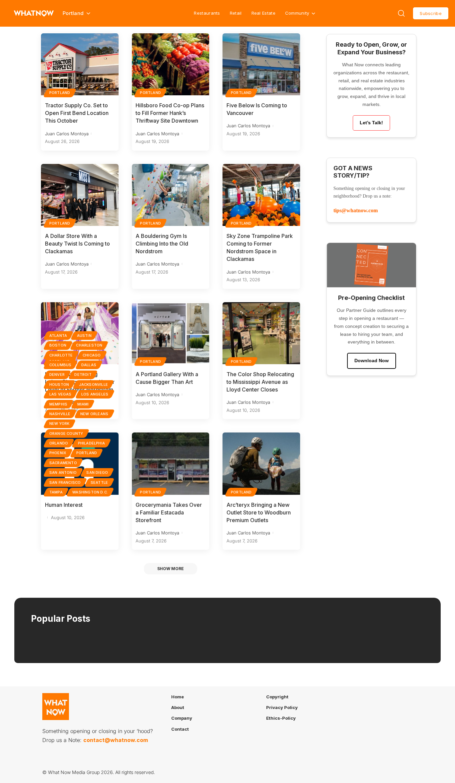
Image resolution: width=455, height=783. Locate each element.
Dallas (88, 365)
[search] (401, 13)
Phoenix (57, 452)
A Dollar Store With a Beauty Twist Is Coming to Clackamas (77, 244)
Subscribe (431, 13)
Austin (84, 335)
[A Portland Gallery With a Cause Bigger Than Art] (171, 333)
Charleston (89, 345)
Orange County (66, 433)
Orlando (58, 443)
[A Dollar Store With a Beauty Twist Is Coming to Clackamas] (80, 195)
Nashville (60, 413)
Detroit (82, 374)
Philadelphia (91, 443)
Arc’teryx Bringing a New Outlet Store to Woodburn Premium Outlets (259, 512)
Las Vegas (60, 394)
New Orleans (94, 413)
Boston (57, 345)
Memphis (58, 404)
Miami (83, 404)
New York (59, 423)
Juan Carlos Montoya (67, 133)
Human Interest (64, 504)
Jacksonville (93, 384)
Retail (236, 13)
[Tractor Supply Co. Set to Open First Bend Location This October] (80, 64)
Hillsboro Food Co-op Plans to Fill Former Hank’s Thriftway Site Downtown (170, 113)
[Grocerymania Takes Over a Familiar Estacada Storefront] (171, 463)
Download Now (371, 360)
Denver (57, 374)
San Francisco (65, 482)
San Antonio (63, 472)
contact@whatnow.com (115, 740)
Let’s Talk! (371, 122)
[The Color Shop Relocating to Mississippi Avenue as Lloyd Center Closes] (261, 333)
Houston (59, 384)
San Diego (97, 472)
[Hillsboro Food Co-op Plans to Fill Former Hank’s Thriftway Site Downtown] (171, 64)
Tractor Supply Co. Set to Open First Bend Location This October (77, 113)
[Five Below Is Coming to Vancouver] (261, 64)
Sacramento (63, 462)
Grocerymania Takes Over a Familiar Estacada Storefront (169, 512)
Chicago (92, 355)
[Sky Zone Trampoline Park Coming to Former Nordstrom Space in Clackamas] (261, 195)
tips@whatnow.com (355, 210)
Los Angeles (94, 394)
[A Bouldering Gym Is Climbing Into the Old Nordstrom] (171, 195)
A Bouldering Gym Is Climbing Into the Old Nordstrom (162, 244)
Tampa (56, 492)
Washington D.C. (90, 492)
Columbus (60, 365)
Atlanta (58, 335)
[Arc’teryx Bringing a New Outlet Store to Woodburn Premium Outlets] (261, 463)
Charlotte (61, 355)
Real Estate (263, 13)
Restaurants (207, 13)
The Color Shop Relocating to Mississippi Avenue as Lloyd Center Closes (260, 382)
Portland (59, 92)
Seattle (99, 482)
